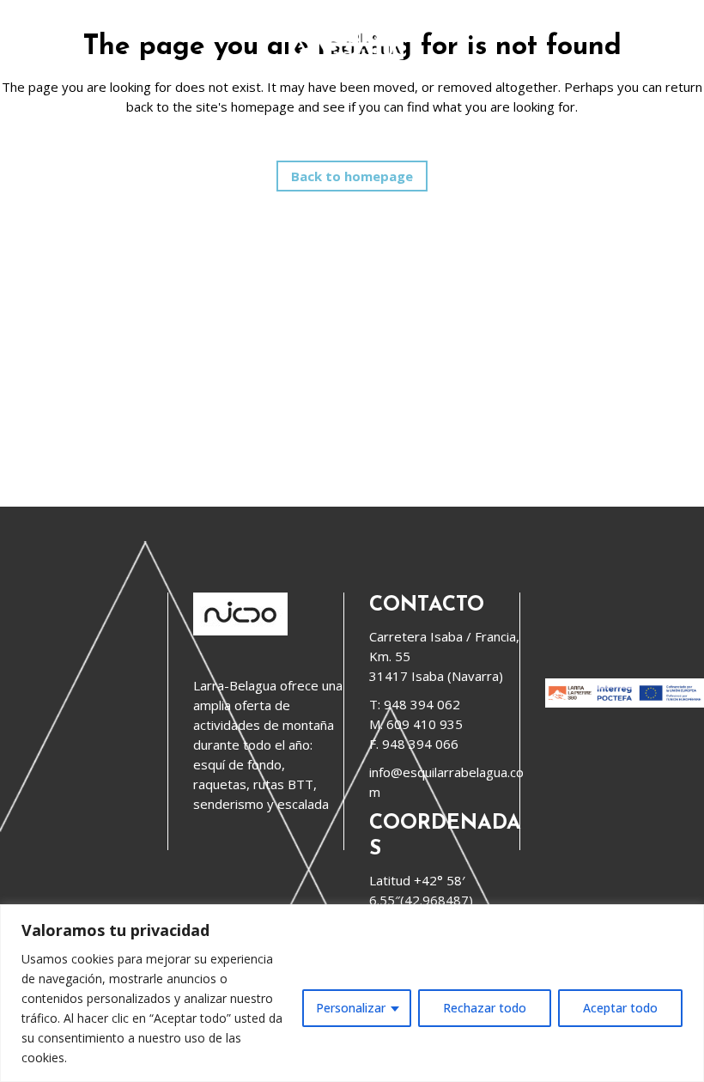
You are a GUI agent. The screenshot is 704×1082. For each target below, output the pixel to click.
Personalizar (350, 1008)
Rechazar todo (484, 1008)
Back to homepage (352, 176)
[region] (352, 993)
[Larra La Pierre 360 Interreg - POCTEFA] (624, 702)
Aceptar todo (620, 1008)
